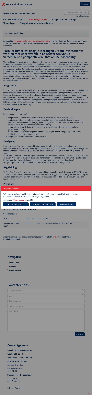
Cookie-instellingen (66, 204)
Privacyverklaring (20, 200)
